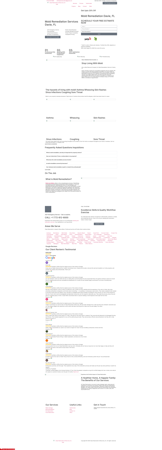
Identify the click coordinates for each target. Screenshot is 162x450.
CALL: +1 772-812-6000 (56, 217)
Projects (74, 6)
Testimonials (89, 3)
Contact (85, 6)
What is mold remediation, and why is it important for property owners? (64, 152)
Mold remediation (50, 183)
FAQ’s (90, 6)
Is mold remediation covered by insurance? (57, 163)
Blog (79, 6)
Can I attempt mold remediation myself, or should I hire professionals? (63, 167)
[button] (81, 152)
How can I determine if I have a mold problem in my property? (61, 156)
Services (75, 3)
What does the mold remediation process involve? (58, 159)
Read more (76, 371)
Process (81, 3)
